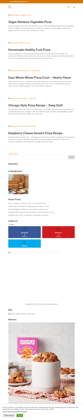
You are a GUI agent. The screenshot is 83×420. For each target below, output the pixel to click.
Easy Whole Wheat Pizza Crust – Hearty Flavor (39, 77)
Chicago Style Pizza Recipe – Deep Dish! (35, 105)
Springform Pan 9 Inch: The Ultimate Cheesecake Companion (28, 215)
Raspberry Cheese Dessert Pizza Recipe (35, 133)
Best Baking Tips (41, 304)
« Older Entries (13, 154)
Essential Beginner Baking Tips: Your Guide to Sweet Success (28, 209)
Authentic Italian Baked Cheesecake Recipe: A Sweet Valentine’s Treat (31, 212)
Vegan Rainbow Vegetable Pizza (30, 22)
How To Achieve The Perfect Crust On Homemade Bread (27, 203)
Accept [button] (20, 415)
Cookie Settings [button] (9, 415)
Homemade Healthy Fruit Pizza (29, 50)
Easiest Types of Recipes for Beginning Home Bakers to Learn (28, 206)
